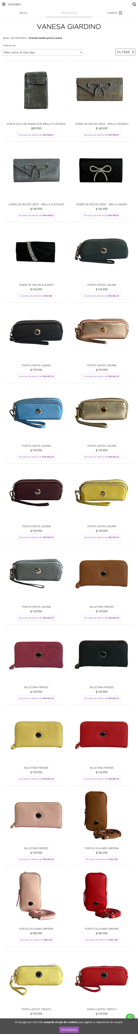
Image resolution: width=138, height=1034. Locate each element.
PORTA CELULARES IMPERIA (102, 848)
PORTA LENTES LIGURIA (101, 284)
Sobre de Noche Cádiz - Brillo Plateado (36, 204)
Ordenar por (9, 45)
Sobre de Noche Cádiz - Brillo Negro (101, 204)
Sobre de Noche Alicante (36, 284)
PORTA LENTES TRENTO (36, 1009)
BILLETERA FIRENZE (102, 606)
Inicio (6, 38)
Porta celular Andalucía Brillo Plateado (36, 123)
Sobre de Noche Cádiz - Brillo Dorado (101, 123)
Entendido (69, 1029)
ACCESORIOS (19, 38)
